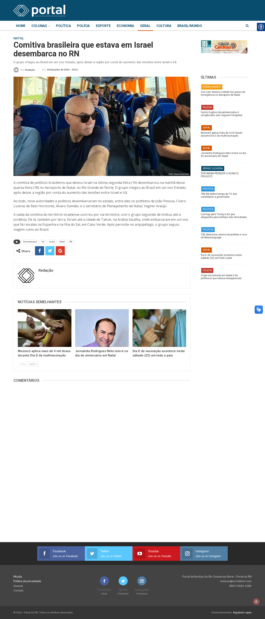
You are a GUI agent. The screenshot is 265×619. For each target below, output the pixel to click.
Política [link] (63, 26)
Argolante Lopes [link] (242, 612)
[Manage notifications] (256, 601)
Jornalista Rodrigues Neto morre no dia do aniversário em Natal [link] (223, 154)
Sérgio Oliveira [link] (213, 168)
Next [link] (33, 364)
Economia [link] (125, 26)
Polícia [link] (83, 26)
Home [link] (20, 26)
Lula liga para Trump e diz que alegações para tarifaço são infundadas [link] (224, 216)
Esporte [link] (103, 26)
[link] (39, 10)
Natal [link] (62, 242)
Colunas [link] (39, 26)
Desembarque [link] (30, 242)
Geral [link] (145, 26)
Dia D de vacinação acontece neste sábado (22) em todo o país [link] (221, 256)
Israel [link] (52, 242)
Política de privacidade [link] (27, 581)
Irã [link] (43, 242)
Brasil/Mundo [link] (189, 26)
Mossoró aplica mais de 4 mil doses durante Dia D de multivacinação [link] (221, 134)
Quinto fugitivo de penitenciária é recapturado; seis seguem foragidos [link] (221, 114)
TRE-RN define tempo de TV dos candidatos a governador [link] (219, 195)
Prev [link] (23, 364)
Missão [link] (17, 576)
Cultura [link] (164, 26)
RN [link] (71, 242)
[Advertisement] (226, 347)
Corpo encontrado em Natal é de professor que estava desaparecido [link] (221, 277)
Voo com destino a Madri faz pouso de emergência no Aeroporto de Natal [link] (223, 93)
